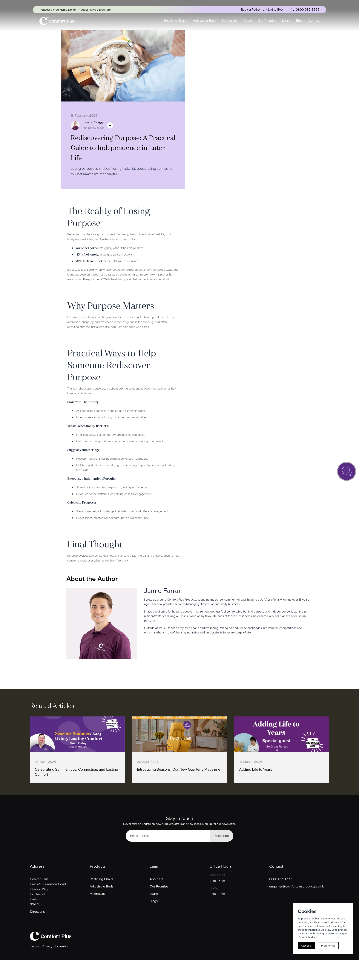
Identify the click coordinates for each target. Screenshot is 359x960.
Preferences (328, 946)
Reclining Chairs (175, 20)
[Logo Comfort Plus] (57, 20)
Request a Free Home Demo (57, 9)
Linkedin (61, 946)
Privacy (47, 946)
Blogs (154, 901)
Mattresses (229, 20)
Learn (286, 20)
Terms (34, 946)
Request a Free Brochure (95, 9)
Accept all (306, 946)
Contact (314, 20)
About (247, 20)
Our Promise (267, 20)
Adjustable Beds (204, 20)
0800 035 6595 (281, 879)
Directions (37, 911)
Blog (299, 20)
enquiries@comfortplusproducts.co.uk (296, 886)
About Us (156, 879)
